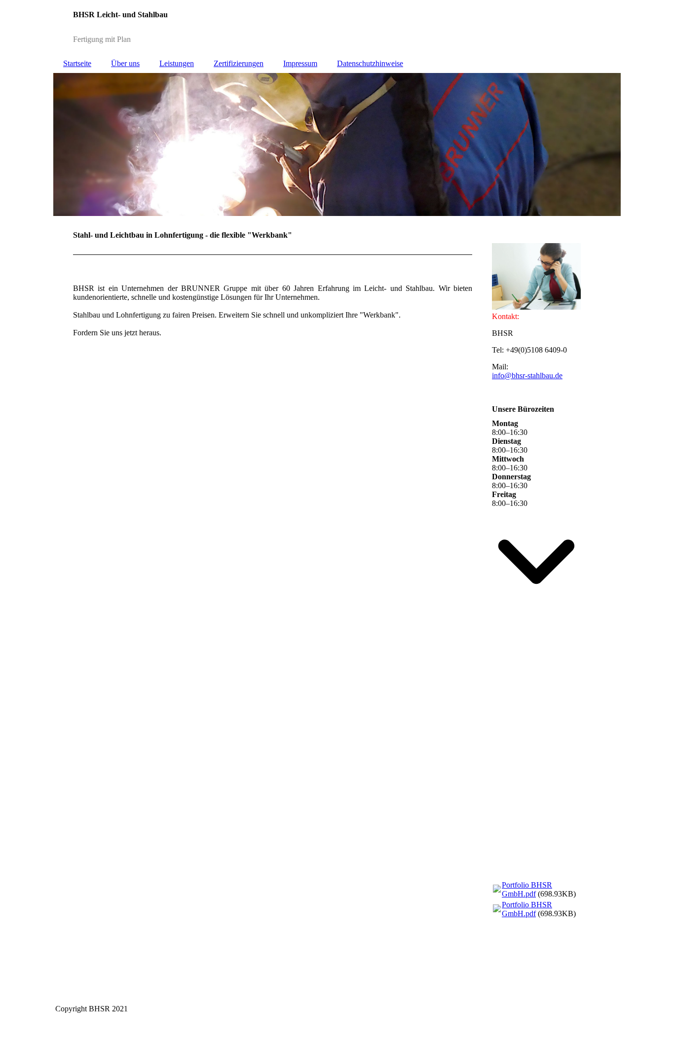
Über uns (125, 63)
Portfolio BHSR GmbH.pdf (527, 889)
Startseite (77, 63)
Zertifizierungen (238, 63)
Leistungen (176, 63)
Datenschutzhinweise (370, 63)
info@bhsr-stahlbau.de (527, 375)
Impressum (300, 63)
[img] (337, 27)
